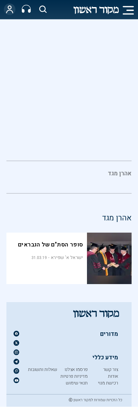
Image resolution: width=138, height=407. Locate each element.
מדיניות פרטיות (74, 376)
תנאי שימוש (77, 383)
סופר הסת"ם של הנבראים (50, 244)
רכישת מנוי (108, 383)
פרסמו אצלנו (76, 369)
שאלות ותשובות (42, 369)
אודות (113, 376)
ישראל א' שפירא (67, 257)
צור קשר (110, 369)
